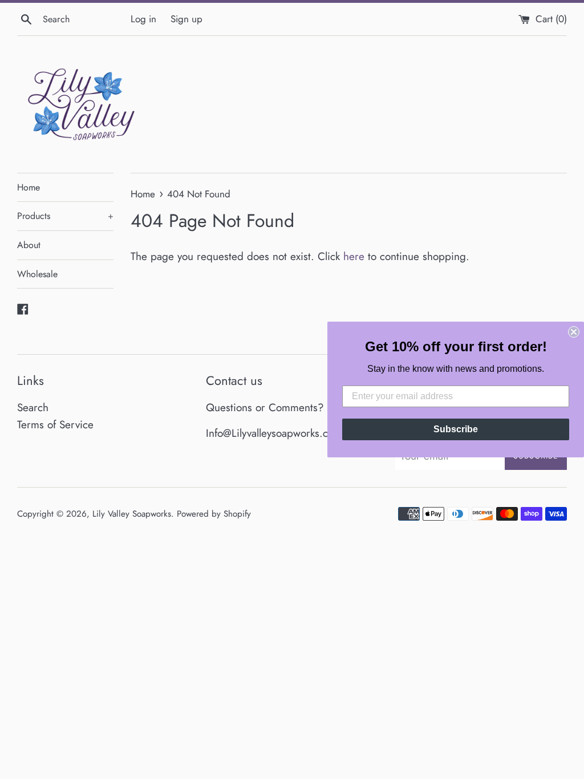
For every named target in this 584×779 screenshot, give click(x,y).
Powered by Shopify (214, 514)
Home (28, 187)
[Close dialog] (573, 332)
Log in (143, 19)
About (28, 244)
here (353, 256)
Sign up (186, 19)
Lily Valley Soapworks (131, 514)
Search (32, 407)
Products (65, 215)
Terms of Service (55, 424)
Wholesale (37, 274)
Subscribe (455, 429)
